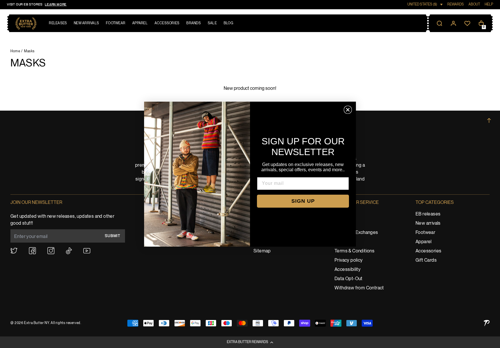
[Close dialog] (347, 109)
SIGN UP (303, 201)
